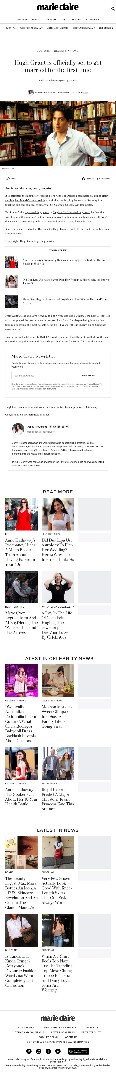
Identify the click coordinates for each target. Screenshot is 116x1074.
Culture (76, 19)
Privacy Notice (93, 384)
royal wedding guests (37, 212)
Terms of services (45, 384)
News (86, 93)
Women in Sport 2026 (31, 27)
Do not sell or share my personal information (58, 1042)
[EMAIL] (67, 427)
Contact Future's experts (58, 1027)
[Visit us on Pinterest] (58, 1051)
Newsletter (105, 179)
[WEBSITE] (63, 427)
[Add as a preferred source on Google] (87, 1051)
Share (13, 179)
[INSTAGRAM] (54, 427)
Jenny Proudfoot (47, 93)
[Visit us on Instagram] (38, 1051)
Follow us (89, 179)
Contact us (90, 1027)
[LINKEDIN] (59, 427)
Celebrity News (66, 51)
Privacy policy (91, 1032)
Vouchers (92, 19)
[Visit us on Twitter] (29, 1051)
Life (63, 19)
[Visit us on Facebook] (48, 1051)
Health (51, 19)
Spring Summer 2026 (83, 27)
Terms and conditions (29, 1032)
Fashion (22, 19)
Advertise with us (63, 1032)
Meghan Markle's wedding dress (71, 212)
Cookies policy (49, 1037)
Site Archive (26, 1027)
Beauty (37, 19)
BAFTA (44, 336)
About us (71, 1037)
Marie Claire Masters (57, 27)
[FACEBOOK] (50, 427)
